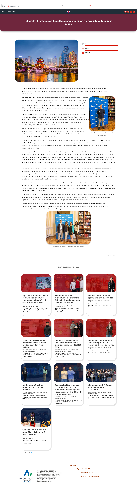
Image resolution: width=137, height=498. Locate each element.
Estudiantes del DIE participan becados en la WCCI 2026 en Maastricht (33, 387)
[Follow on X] (128, 12)
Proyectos (84, 5)
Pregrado (37, 5)
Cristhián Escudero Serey (29, 305)
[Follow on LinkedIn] (134, 12)
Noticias (78, 5)
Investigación (60, 5)
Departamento (28, 5)
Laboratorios (69, 5)
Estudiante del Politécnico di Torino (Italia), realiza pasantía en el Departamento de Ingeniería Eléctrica (101, 343)
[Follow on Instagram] (131, 12)
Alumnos (87, 48)
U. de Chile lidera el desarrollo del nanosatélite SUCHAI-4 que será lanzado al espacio (34, 432)
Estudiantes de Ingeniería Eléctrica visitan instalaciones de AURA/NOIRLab (100, 387)
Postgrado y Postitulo (48, 5)
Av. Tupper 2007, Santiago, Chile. (90, 476)
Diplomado (31, 306)
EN (68, 12)
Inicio (22, 5)
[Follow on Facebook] (125, 12)
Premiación (35, 351)
